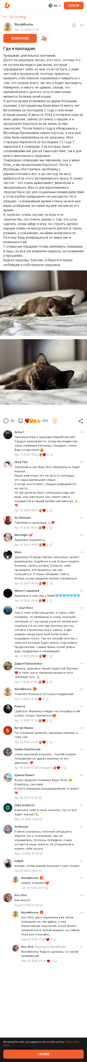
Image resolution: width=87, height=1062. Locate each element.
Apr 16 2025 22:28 (26, 742)
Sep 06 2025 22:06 (33, 961)
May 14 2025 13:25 (26, 819)
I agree (44, 1054)
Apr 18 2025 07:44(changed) (33, 767)
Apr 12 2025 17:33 (26, 720)
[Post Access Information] (74, 25)
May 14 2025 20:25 (26, 853)
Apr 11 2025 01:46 (26, 682)
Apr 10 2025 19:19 (26, 600)
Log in (73, 5)
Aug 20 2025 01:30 (26, 905)
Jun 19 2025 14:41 (32, 887)
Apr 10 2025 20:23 (26, 656)
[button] (7, 5)
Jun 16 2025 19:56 (26, 870)
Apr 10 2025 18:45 (26, 544)
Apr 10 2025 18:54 (26, 583)
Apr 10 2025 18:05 (26, 510)
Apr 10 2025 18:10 (26, 527)
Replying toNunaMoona (50, 946)
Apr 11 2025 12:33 (25, 699)
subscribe (20, 38)
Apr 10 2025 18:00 (26, 454)
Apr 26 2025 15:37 (26, 797)
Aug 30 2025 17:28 (33, 939)
